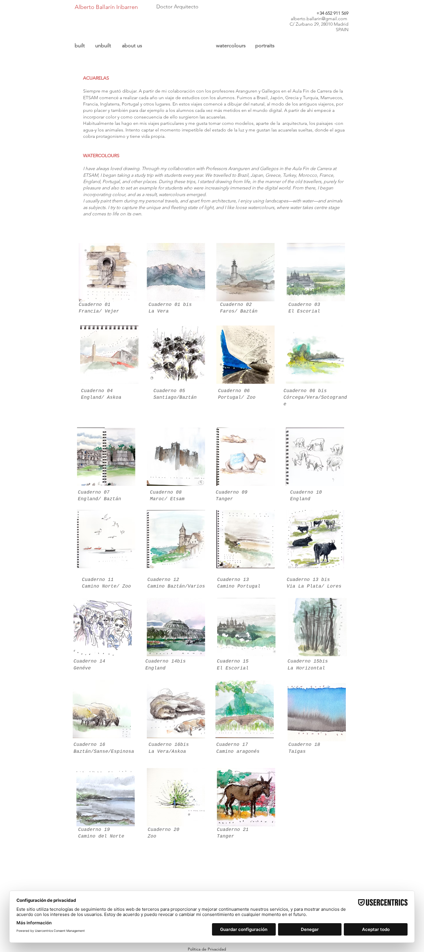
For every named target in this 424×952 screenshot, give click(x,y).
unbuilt (103, 45)
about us (132, 45)
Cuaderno (94, 391)
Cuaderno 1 (231, 579)
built (80, 45)
